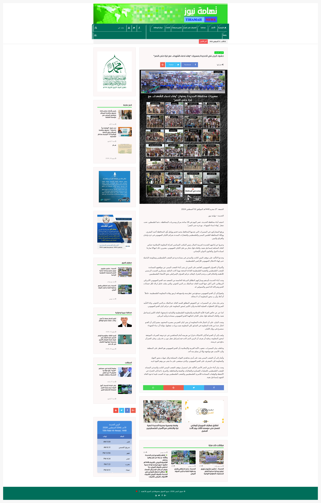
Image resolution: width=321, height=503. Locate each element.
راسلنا (224, 35)
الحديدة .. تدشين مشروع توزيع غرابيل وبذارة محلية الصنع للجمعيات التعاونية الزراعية (212, 471)
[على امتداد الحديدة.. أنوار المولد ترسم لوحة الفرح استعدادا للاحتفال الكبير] (125, 389)
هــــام (114, 145)
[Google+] (95, 35)
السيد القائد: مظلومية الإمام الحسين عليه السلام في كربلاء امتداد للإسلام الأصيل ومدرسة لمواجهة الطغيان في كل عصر (107, 340)
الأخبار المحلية (219, 53)
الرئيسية (221, 28)
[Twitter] (134, 27)
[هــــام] (125, 149)
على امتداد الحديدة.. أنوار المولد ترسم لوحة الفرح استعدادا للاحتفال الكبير (108, 388)
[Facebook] (139, 27)
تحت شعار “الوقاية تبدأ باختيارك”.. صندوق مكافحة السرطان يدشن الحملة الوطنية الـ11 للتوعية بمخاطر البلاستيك (107, 132)
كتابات (168, 28)
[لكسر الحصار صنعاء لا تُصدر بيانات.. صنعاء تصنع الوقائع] (125, 322)
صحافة (203, 28)
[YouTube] (129, 27)
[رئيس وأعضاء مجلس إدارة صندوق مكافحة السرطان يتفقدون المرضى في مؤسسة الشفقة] (125, 114)
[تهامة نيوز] (160, 14)
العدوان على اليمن (189, 28)
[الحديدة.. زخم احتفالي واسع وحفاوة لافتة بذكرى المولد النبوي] (183, 457)
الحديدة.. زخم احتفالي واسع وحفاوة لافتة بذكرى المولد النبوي (185, 471)
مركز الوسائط (158, 28)
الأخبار (213, 28)
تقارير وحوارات (177, 28)
